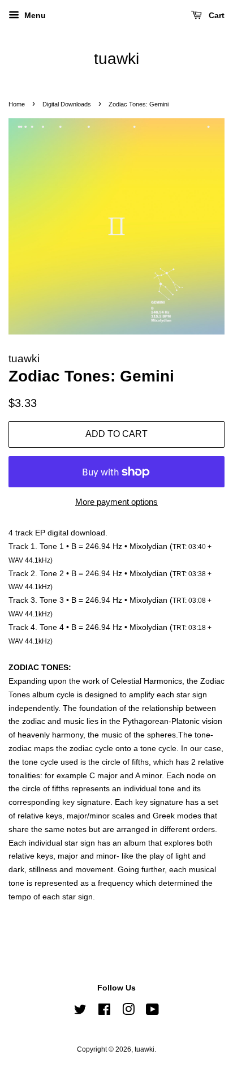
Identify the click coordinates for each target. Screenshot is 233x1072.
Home (16, 104)
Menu (34, 15)
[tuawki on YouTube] (152, 1012)
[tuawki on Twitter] (80, 1012)
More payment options (116, 502)
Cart (215, 15)
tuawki (116, 58)
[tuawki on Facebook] (104, 1012)
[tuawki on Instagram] (128, 1012)
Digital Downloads (66, 104)
